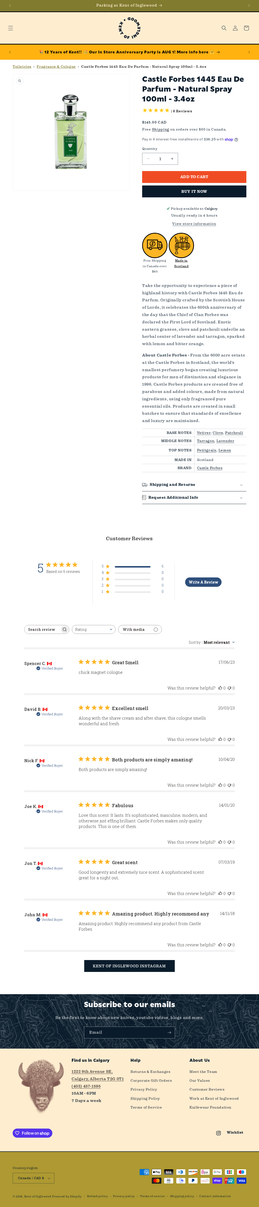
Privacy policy (124, 1196)
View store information (194, 224)
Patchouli (234, 433)
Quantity (149, 149)
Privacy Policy (144, 1089)
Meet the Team (203, 1072)
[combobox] (94, 629)
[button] (10, 28)
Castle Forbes (210, 468)
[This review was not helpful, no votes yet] (229, 688)
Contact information (215, 1196)
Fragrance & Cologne (56, 67)
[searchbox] (42, 629)
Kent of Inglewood (37, 1196)
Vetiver (204, 433)
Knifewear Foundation (210, 1107)
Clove (218, 433)
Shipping (160, 129)
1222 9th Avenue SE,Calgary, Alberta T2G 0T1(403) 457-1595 (98, 1079)
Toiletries (22, 67)
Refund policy (97, 1196)
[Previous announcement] (9, 5)
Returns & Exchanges (150, 1072)
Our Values (199, 1080)
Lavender (225, 441)
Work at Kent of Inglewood (214, 1098)
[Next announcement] (249, 5)
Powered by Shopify (67, 1196)
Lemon (225, 450)
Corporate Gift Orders (151, 1080)
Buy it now (194, 191)
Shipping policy (182, 1196)
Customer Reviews (207, 1089)
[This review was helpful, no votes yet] (220, 688)
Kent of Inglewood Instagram (129, 966)
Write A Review (203, 582)
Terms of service (152, 1196)
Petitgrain (207, 450)
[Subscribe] (169, 1032)
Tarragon (205, 441)
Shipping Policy (145, 1098)
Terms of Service (146, 1107)
